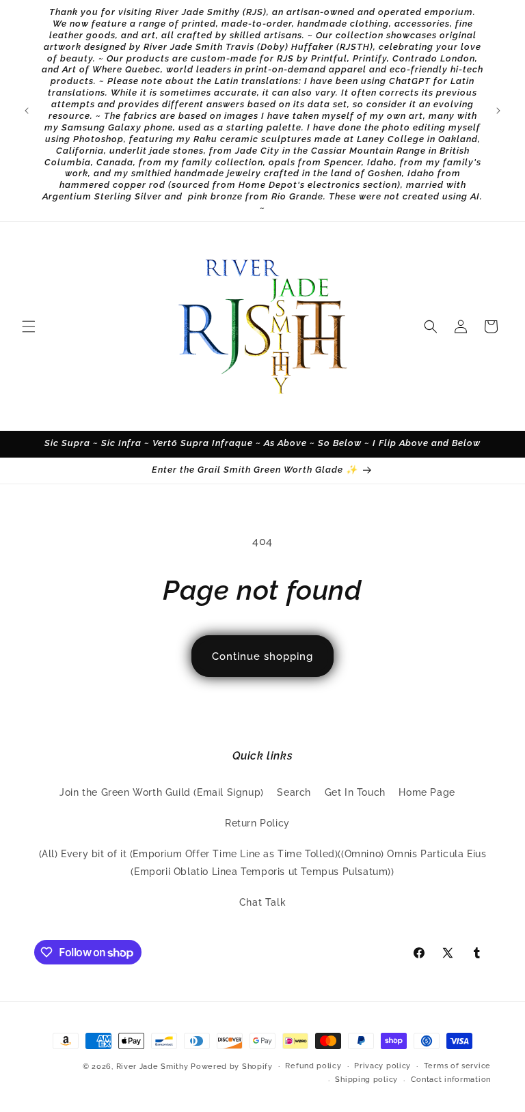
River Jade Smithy (152, 1066)
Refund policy (313, 1065)
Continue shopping (262, 656)
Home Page (427, 792)
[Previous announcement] (27, 111)
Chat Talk (262, 902)
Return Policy (257, 823)
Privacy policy (382, 1065)
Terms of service (457, 1065)
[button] (29, 326)
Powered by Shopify (232, 1066)
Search (294, 792)
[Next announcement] (498, 111)
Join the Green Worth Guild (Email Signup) (161, 792)
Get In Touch (355, 792)
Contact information (451, 1079)
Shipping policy (366, 1079)
